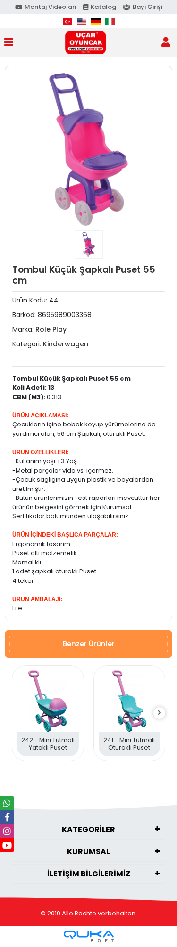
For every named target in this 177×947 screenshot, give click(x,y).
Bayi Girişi (147, 6)
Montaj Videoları (50, 6)
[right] (160, 713)
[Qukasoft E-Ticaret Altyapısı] (89, 936)
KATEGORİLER (88, 829)
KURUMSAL (88, 851)
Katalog (103, 6)
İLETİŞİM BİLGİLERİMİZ (88, 873)
